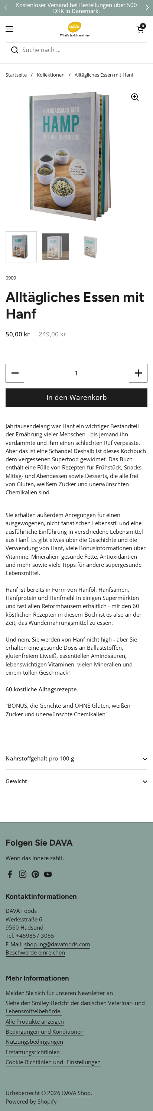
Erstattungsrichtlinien (33, 1052)
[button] (140, 29)
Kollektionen (51, 74)
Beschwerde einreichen (35, 952)
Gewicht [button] (16, 781)
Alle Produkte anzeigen (35, 1021)
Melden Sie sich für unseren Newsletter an (59, 993)
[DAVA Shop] (74, 29)
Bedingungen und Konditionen (45, 1031)
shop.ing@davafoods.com (57, 944)
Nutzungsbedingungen (34, 1041)
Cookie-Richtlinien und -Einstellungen (53, 1062)
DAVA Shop (76, 1093)
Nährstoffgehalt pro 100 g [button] (40, 758)
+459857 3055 (35, 935)
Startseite (16, 74)
